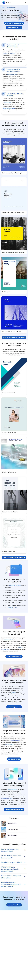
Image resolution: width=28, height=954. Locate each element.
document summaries (9, 108)
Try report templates (14, 905)
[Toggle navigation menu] (25, 2)
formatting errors (12, 74)
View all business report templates (14, 337)
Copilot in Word (7, 102)
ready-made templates (9, 53)
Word (7, 2)
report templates (12, 789)
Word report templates (15, 585)
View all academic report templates (14, 557)
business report (9, 744)
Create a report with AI (14, 27)
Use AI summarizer (14, 759)
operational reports (15, 740)
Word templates (11, 7)
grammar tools (5, 649)
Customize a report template (14, 809)
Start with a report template (14, 23)
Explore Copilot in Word (14, 656)
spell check (21, 647)
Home (3, 7)
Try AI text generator (14, 707)
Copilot (13, 692)
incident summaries (6, 798)
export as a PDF (12, 607)
